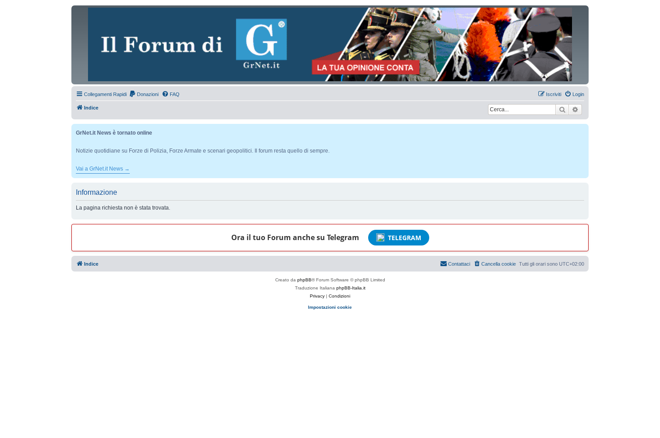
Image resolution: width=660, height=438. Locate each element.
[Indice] (330, 44)
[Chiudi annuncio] (583, 129)
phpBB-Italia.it (350, 287)
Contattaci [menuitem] (459, 264)
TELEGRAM (404, 237)
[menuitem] (143, 94)
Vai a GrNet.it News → (103, 169)
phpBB (304, 279)
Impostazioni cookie (330, 307)
